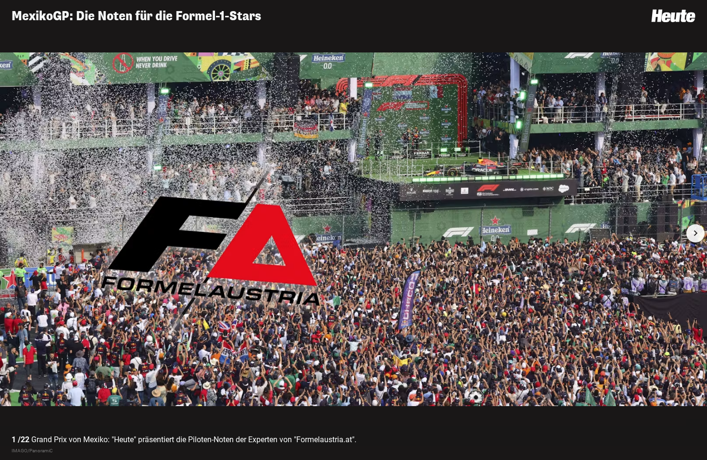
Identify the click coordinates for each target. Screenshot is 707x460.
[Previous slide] (11, 233)
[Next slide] (695, 233)
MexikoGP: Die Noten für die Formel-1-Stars (136, 16)
